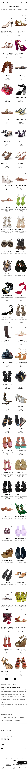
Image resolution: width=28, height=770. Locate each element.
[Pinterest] (8, 739)
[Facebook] (2, 739)
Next (21, 678)
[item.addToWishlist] (12, 18)
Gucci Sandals (19, 9)
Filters (22, 762)
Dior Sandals (17, 720)
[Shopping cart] (26, 2)
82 (17, 678)
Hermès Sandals (4, 9)
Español (14, 760)
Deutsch (12, 758)
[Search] (21, 2)
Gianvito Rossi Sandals (19, 717)
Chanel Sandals (12, 9)
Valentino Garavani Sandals (7, 720)
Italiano (17, 758)
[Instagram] (5, 739)
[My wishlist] (23, 2)
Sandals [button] (3, 12)
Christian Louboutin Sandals (7, 717)
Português (23, 758)
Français (7, 758)
